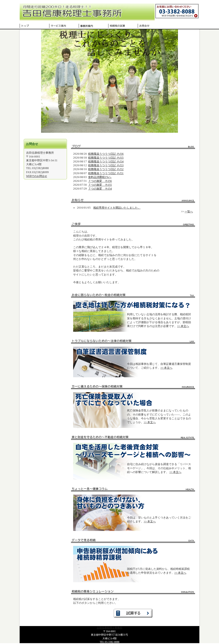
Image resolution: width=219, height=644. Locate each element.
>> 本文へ (183, 326)
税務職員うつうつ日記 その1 (106, 173)
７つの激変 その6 (100, 181)
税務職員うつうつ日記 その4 (106, 161)
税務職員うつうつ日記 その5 (106, 157)
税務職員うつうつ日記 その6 (106, 153)
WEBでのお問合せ (36, 176)
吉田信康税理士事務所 (109, 627)
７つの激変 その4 (100, 188)
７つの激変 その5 (100, 184)
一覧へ (189, 211)
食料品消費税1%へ (99, 177)
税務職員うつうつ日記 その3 (106, 165)
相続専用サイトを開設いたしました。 (117, 207)
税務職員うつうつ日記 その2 (106, 169)
